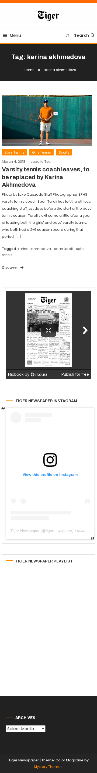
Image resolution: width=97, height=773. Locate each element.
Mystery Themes (48, 766)
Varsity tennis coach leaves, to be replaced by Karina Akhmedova (45, 177)
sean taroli (63, 248)
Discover (10, 267)
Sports (64, 152)
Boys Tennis (14, 152)
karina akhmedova (34, 248)
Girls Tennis (41, 152)
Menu (15, 35)
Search (81, 35)
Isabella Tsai (40, 161)
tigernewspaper (59, 530)
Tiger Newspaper (25, 530)
